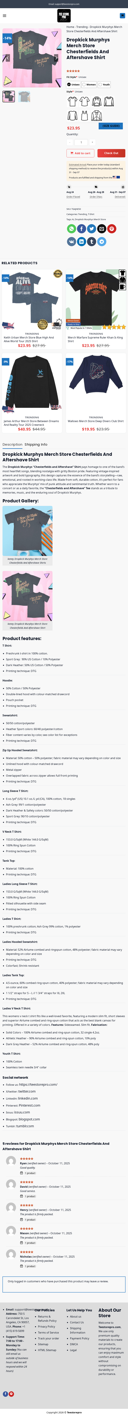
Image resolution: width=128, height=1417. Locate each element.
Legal (73, 1350)
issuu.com (22, 1112)
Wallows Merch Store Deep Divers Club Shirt (96, 421)
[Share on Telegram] (101, 241)
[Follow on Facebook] (5, 1394)
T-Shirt (91, 214)
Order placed (73, 196)
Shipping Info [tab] (36, 444)
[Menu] (4, 16)
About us (75, 1316)
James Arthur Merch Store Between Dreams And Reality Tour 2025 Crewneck (31, 423)
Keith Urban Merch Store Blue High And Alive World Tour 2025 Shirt (29, 339)
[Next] (56, 58)
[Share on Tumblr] (91, 241)
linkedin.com (28, 1098)
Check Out (111, 153)
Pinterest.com (29, 1105)
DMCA (74, 1344)
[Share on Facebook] (81, 228)
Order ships (96, 196)
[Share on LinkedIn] (81, 241)
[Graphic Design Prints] (64, 15)
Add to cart (82, 153)
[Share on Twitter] (91, 228)
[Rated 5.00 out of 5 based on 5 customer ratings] (96, 71)
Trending (82, 27)
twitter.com (27, 1091)
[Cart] (122, 16)
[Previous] (8, 58)
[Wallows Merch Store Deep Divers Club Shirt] (96, 383)
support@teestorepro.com (32, 1309)
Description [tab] (12, 444)
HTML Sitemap (47, 1350)
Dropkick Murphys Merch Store (90, 219)
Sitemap (43, 1344)
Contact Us (77, 1322)
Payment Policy (79, 1338)
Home (70, 27)
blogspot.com (29, 1119)
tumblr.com (25, 1126)
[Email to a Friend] (101, 228)
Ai (73, 219)
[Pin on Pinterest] (111, 228)
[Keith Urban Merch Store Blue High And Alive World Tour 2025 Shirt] (32, 299)
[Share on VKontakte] (71, 241)
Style (70, 91)
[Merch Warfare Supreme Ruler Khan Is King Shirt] (96, 299)
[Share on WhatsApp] (71, 228)
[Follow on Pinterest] (11, 1394)
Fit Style (71, 77)
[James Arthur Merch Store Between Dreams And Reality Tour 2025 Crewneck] (32, 383)
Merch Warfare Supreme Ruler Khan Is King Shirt (95, 339)
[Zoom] (7, 83)
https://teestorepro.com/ (38, 1084)
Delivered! (120, 196)
